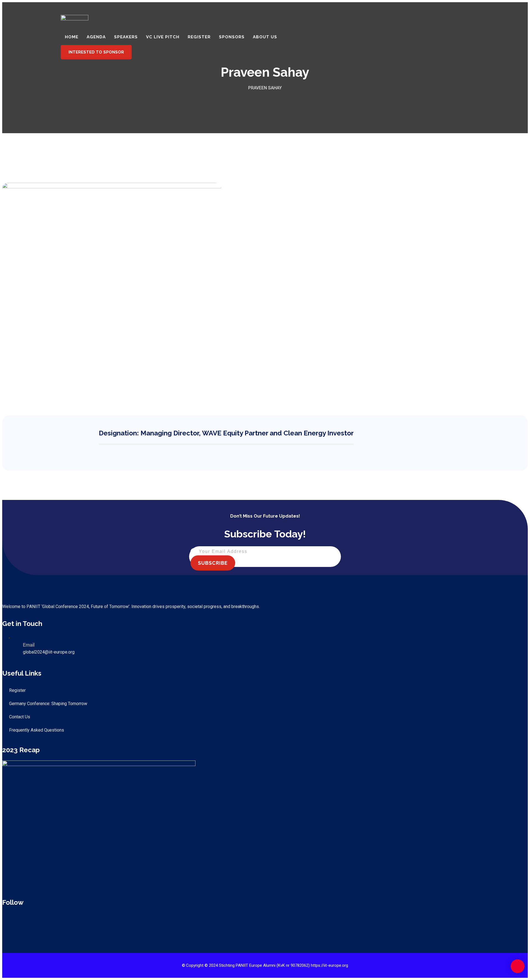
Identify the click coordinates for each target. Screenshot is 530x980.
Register (199, 36)
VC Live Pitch (162, 36)
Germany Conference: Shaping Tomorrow (48, 703)
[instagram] (43, 918)
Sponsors (232, 36)
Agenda (96, 36)
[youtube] (30, 918)
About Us (265, 36)
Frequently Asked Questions (36, 730)
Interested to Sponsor (96, 52)
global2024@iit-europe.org (49, 652)
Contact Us (19, 716)
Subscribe (213, 563)
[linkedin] (18, 918)
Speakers (126, 36)
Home (71, 36)
